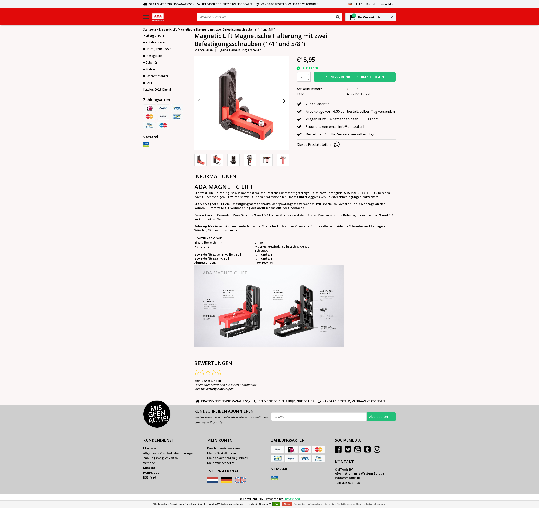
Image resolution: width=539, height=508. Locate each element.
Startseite (149, 29)
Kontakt (149, 468)
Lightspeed (292, 499)
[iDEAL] (149, 108)
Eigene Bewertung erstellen (239, 50)
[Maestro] (163, 125)
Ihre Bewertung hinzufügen (213, 389)
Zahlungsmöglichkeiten (160, 458)
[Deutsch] (349, 4)
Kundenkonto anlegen (223, 448)
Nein (287, 504)
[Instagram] (377, 451)
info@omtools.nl (347, 478)
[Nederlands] (212, 482)
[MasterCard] (149, 116)
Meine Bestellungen (221, 453)
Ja (276, 504)
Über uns (149, 448)
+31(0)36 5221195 (347, 483)
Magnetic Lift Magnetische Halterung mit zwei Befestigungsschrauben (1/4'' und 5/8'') (217, 29)
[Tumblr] (367, 451)
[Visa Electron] (149, 125)
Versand (149, 463)
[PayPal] (163, 108)
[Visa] (177, 108)
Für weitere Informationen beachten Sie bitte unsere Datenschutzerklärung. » (340, 504)
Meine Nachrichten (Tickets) (227, 458)
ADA (209, 50)
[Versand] (146, 144)
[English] (240, 482)
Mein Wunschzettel (221, 463)
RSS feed (149, 477)
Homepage (151, 473)
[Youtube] (357, 451)
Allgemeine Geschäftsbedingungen (169, 453)
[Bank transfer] (163, 116)
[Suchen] (338, 17)
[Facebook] (338, 451)
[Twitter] (348, 451)
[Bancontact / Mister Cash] (177, 116)
